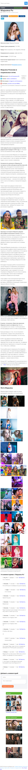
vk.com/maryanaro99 (14, 76)
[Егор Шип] (19, 705)
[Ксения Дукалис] (19, 711)
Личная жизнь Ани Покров (12, 727)
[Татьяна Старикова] (13, 705)
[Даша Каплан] (8, 711)
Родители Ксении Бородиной (13, 740)
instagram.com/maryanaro (15, 81)
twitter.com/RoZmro (12, 78)
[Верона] (19, 700)
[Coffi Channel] (8, 705)
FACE (5, 364)
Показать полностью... (11, 712)
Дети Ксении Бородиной (12, 754)
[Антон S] (13, 711)
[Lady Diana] (13, 700)
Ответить (22, 577)
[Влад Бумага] (8, 700)
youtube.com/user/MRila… (14, 83)
